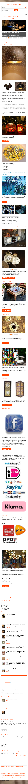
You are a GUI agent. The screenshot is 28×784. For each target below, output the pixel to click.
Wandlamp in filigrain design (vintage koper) (12, 95)
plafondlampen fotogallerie (5, 775)
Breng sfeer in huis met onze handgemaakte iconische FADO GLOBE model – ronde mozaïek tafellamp (15, 663)
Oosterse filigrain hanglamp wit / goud (11, 92)
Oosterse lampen (4, 773)
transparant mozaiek (8, 777)
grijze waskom (15, 766)
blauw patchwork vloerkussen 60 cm (10, 216)
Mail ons (24, 721)
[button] (26, 14)
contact (17, 753)
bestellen (4, 202)
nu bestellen (5, 374)
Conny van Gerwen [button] (9, 693)
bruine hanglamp (4, 766)
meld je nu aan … (6, 449)
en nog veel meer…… (7, 101)
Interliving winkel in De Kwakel (21, 755)
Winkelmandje (7, 682)
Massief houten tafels (13, 771)
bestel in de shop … (7, 404)
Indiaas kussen (20, 766)
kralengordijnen (7, 768)
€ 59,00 (22, 92)
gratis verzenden (7, 163)
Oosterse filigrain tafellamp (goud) (10, 93)
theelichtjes (3, 777)
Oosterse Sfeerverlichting (8, 277)
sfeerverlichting (22, 775)
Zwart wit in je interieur (10, 614)
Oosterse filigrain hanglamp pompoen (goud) (12, 98)
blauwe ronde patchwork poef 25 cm (10, 217)
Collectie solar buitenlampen (10, 33)
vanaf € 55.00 (5, 342)
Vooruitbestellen (19, 760)
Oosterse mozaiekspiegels (11, 773)
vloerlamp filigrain (19, 777)
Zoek (16, 10)
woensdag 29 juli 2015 (18, 693)
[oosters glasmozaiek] (14, 161)
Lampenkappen (9, 710)
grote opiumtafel (6, 310)
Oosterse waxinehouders (20, 773)
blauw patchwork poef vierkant (9, 220)
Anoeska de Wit (13, 112)
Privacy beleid (18, 751)
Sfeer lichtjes (5, 140)
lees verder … (5, 586)
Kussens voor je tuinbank (15, 768)
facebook (24, 438)
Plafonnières (12, 775)
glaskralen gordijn (10, 766)
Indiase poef (3, 768)
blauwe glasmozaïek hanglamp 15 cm (10, 221)
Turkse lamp (14, 777)
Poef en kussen (17, 775)
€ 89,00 (20, 94)
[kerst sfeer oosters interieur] (14, 134)
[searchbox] (7, 10)
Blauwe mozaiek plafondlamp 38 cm (10, 218)
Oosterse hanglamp (20, 771)
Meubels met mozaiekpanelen (12, 699)
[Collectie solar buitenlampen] (14, 25)
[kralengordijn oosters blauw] (14, 194)
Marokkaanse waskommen (5, 771)
